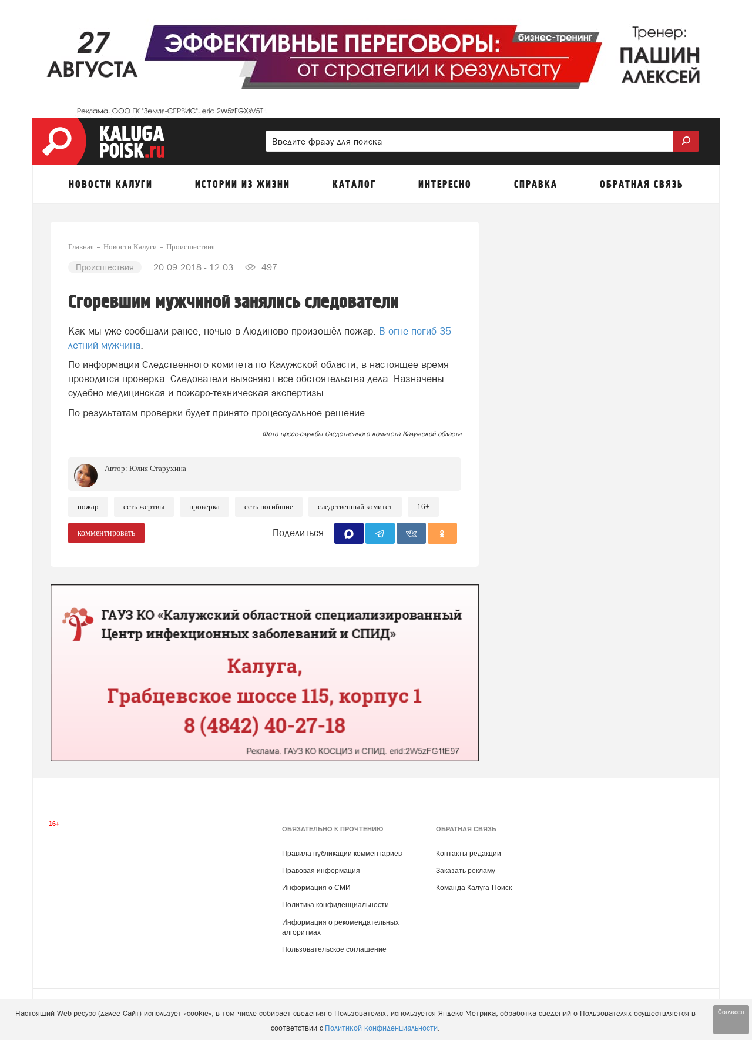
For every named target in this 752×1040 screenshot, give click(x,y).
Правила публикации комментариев (342, 854)
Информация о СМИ (316, 888)
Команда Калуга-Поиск (474, 888)
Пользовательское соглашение (334, 949)
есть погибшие (268, 506)
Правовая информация (321, 871)
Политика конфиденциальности (335, 905)
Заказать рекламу (465, 871)
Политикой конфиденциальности (381, 1028)
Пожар (88, 506)
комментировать (106, 533)
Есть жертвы (143, 506)
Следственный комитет (355, 506)
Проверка (204, 506)
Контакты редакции (468, 854)
